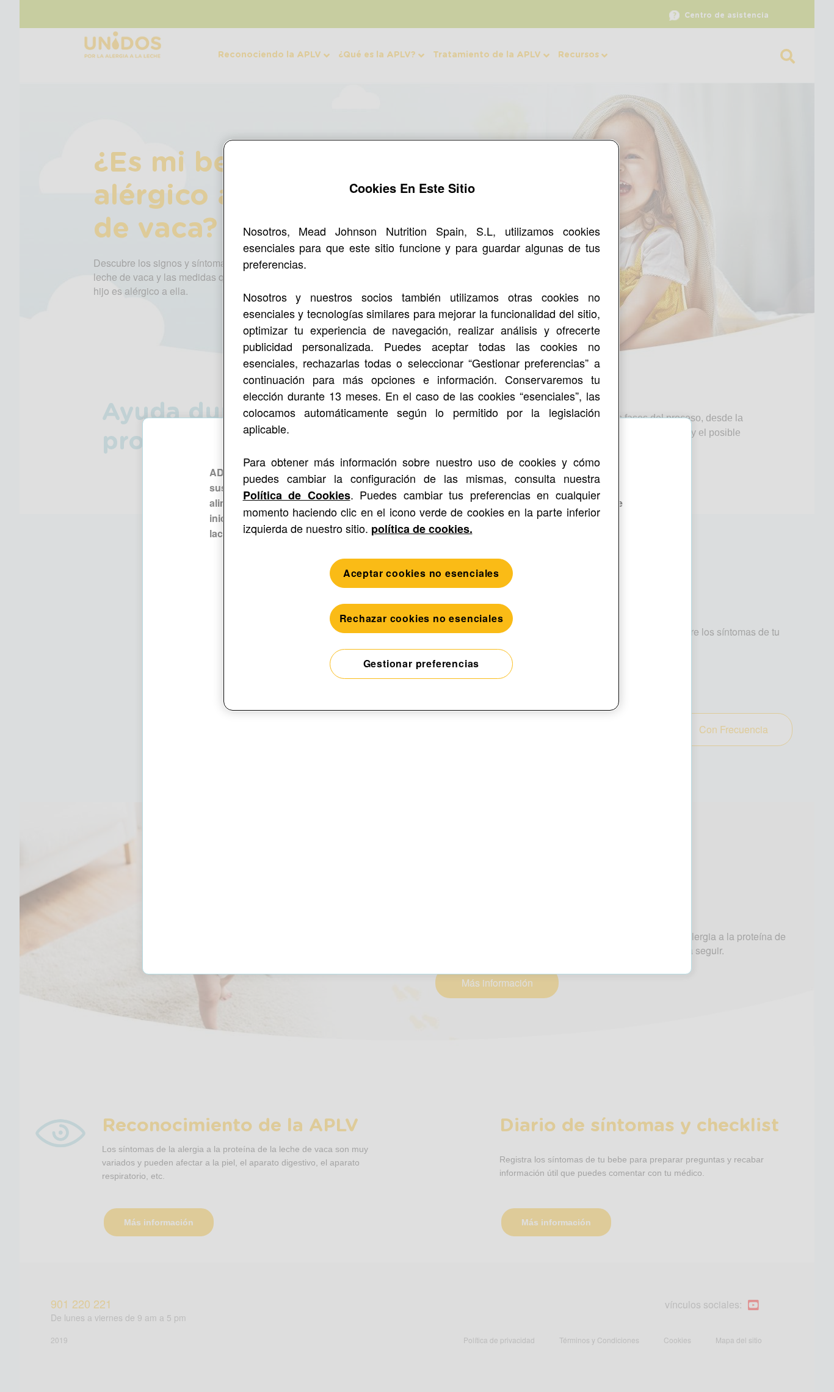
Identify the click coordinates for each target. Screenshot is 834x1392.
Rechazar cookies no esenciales (421, 618)
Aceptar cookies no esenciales (421, 573)
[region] (421, 425)
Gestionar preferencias (421, 663)
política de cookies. (422, 529)
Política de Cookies (296, 495)
